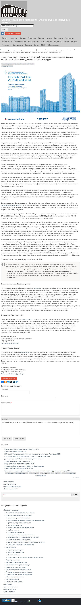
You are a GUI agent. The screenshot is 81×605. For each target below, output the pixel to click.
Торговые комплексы (14, 525)
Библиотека (58, 38)
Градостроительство (13, 560)
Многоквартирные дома (15, 552)
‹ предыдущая (20, 473)
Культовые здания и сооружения (18, 518)
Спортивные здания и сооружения (19, 539)
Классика (28, 45)
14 (31, 473)
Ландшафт (57, 41)
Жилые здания (33, 41)
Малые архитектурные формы (16, 562)
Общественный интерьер (14, 577)
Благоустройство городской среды (18, 565)
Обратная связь (53, 45)
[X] (11, 382)
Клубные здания (13, 530)
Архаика (74, 41)
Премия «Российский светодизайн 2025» (18, 468)
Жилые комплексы (13, 555)
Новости (23, 38)
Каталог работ (9, 481)
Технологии (32, 38)
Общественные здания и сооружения (19, 515)
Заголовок (4, 396)
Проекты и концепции (11, 510)
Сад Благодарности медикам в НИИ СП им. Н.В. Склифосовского (27, 456)
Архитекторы (69, 38)
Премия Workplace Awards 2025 (15, 451)
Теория (66, 41)
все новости (76, 478)
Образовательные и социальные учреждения (23, 537)
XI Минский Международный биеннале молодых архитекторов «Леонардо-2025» (32, 454)
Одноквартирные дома (15, 550)
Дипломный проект (11, 587)
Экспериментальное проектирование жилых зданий (25, 557)
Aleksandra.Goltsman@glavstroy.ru (13, 374)
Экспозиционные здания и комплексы (20, 527)
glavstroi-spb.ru (27, 319)
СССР (43, 45)
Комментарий (6, 403)
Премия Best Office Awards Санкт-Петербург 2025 (21, 449)
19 (49, 473)
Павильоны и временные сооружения (20, 544)
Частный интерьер (12, 579)
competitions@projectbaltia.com (11, 205)
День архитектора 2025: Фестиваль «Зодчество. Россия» (24, 459)
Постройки (8, 584)
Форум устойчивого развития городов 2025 (19, 463)
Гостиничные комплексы (15, 532)
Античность (6, 45)
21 (57, 473)
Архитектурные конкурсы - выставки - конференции (25, 50)
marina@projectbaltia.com (10, 343)
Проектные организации (12, 486)
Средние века (18, 45)
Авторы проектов (10, 484)
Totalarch (5, 38)
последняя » (41, 475)
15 (35, 473)
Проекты (41, 38)
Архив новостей (7, 66)
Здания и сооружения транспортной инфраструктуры (26, 542)
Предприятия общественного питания (20, 535)
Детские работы (9, 591)
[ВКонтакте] (2, 382)
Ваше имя (4, 389)
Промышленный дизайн (14, 582)
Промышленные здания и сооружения (19, 574)
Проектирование (20, 41)
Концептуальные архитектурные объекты (20, 513)
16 (38, 473)
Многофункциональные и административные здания (25, 520)
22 (60, 473)
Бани (42, 41)
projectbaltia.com (25, 352)
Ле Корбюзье (7, 41)
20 (53, 473)
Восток (36, 45)
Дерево (49, 41)
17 (42, 473)
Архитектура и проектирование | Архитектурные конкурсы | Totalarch (35, 21)
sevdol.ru (37, 288)
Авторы (49, 38)
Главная (3, 50)
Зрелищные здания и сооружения (19, 523)
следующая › (71, 473)
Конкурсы (14, 38)
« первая (10, 473)
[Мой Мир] (8, 382)
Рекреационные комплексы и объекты (19, 572)
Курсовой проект (10, 589)
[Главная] (14, 9)
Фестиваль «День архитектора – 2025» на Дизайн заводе (24, 466)
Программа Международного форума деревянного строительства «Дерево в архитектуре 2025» (37, 471)
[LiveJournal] (14, 382)
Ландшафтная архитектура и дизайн (18, 569)
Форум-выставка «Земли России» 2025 (17, 461)
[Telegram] (17, 382)
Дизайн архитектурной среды (16, 567)
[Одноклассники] (5, 382)
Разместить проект (10, 489)
